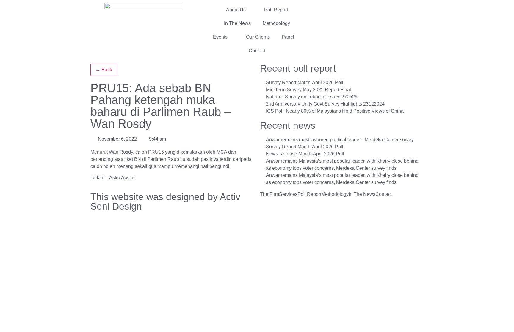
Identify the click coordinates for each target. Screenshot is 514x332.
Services (288, 194)
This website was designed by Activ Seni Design (165, 201)
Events (220, 37)
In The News (237, 23)
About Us (236, 9)
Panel (288, 37)
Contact (257, 50)
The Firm (269, 194)
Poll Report (276, 9)
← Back (103, 69)
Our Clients (258, 37)
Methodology (276, 23)
